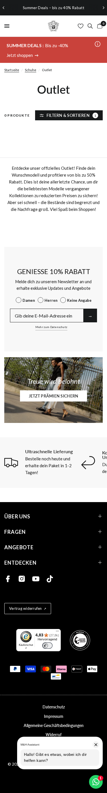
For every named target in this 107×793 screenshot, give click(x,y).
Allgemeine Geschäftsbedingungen (54, 725)
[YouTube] (35, 578)
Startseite (11, 70)
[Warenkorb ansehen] (99, 26)
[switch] (47, 645)
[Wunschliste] (81, 26)
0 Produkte (17, 115)
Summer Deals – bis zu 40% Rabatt (53, 7)
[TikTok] (49, 578)
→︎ (90, 315)
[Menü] (57, 632)
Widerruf (54, 734)
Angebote (19, 547)
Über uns (17, 516)
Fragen (15, 531)
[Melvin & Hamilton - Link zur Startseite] (53, 26)
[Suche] (90, 26)
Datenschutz (54, 706)
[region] (53, 7)
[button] (53, 396)
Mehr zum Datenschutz (51, 327)
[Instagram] (21, 578)
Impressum (53, 716)
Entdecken (20, 562)
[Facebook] (7, 578)
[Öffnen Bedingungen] (97, 44)
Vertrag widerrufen (25, 608)
